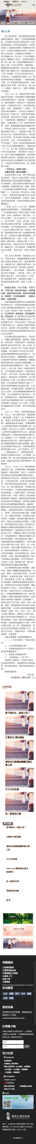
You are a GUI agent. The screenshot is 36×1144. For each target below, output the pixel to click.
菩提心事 (21, 23)
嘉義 (29, 994)
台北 (5, 994)
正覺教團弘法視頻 (10, 973)
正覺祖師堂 (8, 1061)
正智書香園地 (8, 967)
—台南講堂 (8, 1072)
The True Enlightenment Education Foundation (17, 985)
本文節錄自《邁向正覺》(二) (23, 678)
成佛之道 (6, 979)
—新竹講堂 (8, 1069)
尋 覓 (8, 900)
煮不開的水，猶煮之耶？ (17, 713)
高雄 (11, 998)
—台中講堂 (16, 1069)
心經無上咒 (7, 976)
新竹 (17, 994)
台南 (5, 998)
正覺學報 (6, 982)
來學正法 (11, 23)
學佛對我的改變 (12, 891)
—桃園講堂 (26, 1066)
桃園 (11, 994)
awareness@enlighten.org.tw (13, 1018)
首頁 (3, 23)
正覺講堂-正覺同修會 (11, 1063)
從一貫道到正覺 (13, 813)
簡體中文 (15, 1)
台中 (23, 994)
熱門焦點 (8, 823)
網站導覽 (8, 4)
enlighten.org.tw (10, 1080)
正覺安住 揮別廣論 (14, 737)
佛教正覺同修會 (9, 1086)
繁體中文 (7, 1)
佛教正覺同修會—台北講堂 (13, 1066)
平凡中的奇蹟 (12, 789)
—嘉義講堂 (24, 1069)
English (23, 1)
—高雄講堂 (16, 1072)
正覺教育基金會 (9, 970)
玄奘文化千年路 (9, 1089)
